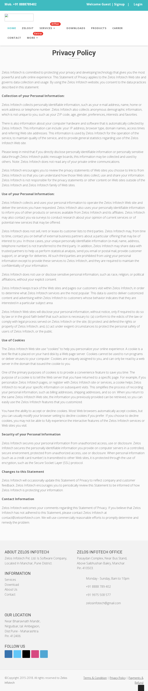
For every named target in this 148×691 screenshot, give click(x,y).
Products (99, 28)
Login (138, 4)
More (34, 36)
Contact (14, 37)
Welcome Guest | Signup (106, 4)
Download (12, 584)
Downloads (75, 28)
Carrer (117, 28)
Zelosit (28, 28)
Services (49, 26)
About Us (11, 589)
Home (12, 28)
